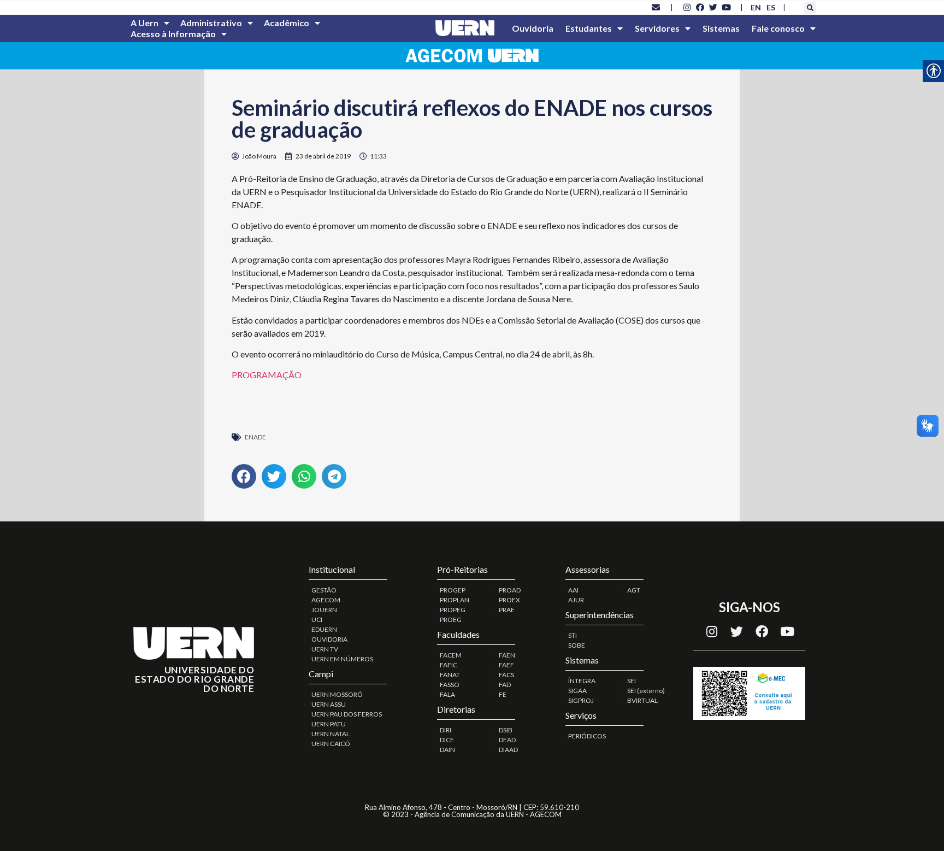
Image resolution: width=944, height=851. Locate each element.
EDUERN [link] (324, 629)
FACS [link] (506, 675)
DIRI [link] (445, 730)
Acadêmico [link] (286, 22)
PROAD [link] (510, 590)
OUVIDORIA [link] (329, 639)
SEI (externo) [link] (646, 690)
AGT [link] (633, 590)
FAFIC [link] (448, 665)
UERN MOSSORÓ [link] (337, 694)
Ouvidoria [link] (532, 28)
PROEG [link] (451, 619)
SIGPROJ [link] (581, 700)
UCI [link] (316, 619)
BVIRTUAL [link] (642, 700)
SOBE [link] (576, 645)
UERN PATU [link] (328, 724)
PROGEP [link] (452, 590)
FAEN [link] (507, 655)
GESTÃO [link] (324, 590)
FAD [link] (505, 684)
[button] (810, 8)
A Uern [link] (144, 22)
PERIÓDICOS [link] (587, 736)
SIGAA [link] (577, 690)
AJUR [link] (576, 600)
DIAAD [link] (508, 750)
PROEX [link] (509, 600)
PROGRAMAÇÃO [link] (267, 374)
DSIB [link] (505, 730)
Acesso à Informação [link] (173, 33)
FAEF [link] (506, 665)
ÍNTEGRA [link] (581, 681)
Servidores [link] (657, 28)
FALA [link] (447, 694)
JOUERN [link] (324, 610)
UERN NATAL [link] (330, 734)
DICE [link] (447, 740)
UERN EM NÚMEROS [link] (342, 659)
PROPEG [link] (452, 610)
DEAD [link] (507, 740)
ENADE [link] (255, 437)
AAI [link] (573, 590)
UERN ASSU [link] (328, 704)
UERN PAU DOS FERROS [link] (346, 714)
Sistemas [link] (721, 28)
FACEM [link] (451, 655)
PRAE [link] (507, 610)
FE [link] (502, 694)
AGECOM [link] (325, 600)
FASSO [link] (449, 684)
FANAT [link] (450, 675)
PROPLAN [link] (454, 600)
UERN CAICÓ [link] (330, 744)
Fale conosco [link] (778, 28)
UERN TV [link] (324, 649)
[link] (656, 7)
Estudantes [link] (588, 28)
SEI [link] (631, 681)
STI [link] (572, 635)
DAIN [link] (447, 750)
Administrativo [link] (211, 22)
